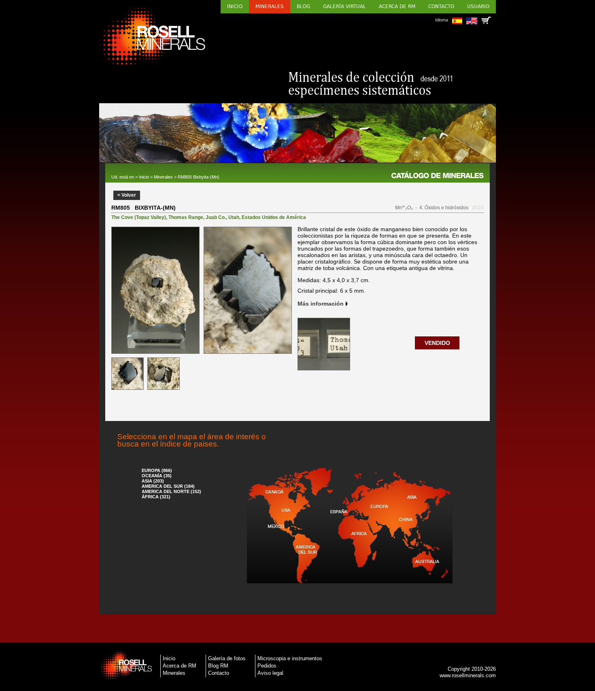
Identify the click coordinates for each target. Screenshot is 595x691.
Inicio (234, 6)
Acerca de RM (397, 6)
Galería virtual (344, 6)
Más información (321, 303)
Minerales (269, 6)
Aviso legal (270, 673)
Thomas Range (185, 217)
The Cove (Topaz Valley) (138, 217)
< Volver (126, 195)
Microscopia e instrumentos (289, 658)
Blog (303, 6)
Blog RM (218, 666)
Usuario (478, 6)
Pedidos (266, 666)
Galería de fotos (227, 658)
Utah (233, 217)
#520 (478, 207)
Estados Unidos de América (274, 217)
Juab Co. (216, 217)
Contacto (441, 6)
